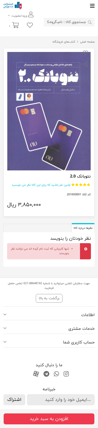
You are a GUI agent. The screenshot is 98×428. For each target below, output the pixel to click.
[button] (85, 64)
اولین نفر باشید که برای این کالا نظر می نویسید (41, 185)
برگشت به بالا (49, 298)
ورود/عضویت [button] (19, 16)
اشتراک (14, 400)
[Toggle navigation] (58, 6)
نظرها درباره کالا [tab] (83, 228)
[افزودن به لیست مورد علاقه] (85, 53)
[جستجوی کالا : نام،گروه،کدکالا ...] (90, 22)
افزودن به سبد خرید (49, 419)
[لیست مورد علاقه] (29, 25)
